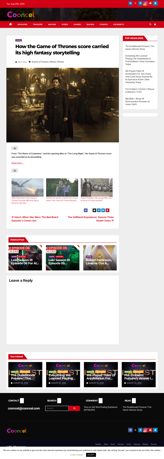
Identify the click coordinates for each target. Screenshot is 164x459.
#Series (60, 62)
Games (77, 24)
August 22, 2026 (20, 383)
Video (65, 24)
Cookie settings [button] (76, 455)
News (106, 444)
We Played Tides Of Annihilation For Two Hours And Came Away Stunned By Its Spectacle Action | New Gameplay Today (138, 76)
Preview (154, 444)
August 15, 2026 (134, 383)
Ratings (145, 444)
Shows (90, 24)
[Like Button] (15, 148)
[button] (150, 24)
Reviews (121, 444)
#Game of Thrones (40, 62)
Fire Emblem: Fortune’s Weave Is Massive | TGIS (138, 378)
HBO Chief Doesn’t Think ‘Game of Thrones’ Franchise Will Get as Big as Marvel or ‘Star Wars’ (25, 200)
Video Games (24, 372)
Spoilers (22, 24)
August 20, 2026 (58, 383)
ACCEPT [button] (91, 455)
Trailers (38, 24)
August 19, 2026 (96, 383)
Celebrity (118, 24)
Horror (113, 444)
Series (128, 444)
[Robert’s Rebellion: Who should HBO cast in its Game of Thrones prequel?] (97, 187)
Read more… (18, 163)
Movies (52, 24)
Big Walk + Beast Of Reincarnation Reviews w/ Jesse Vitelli (137, 101)
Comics (104, 24)
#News (53, 62)
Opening (137, 444)
